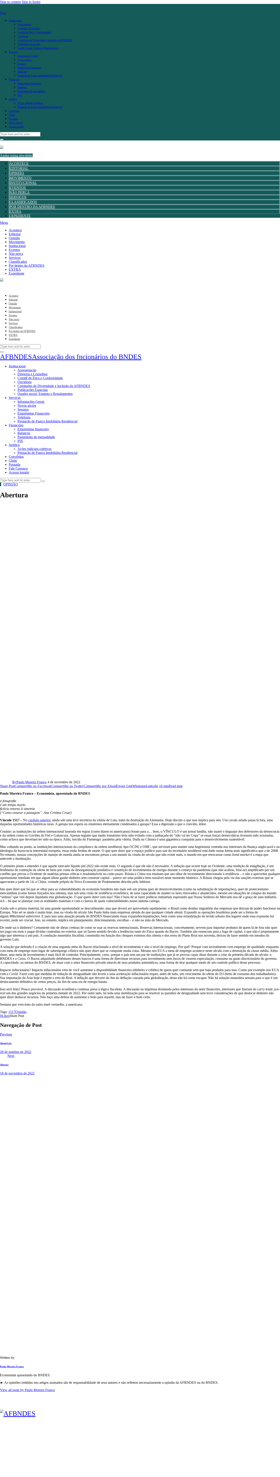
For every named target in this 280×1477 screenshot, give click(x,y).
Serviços (17, 197)
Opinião (16, 173)
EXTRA (15, 211)
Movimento (20, 178)
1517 (11, 1012)
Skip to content (10, 2)
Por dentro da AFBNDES (32, 207)
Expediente (20, 216)
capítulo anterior (39, 820)
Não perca (19, 192)
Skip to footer (31, 2)
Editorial (18, 168)
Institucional (23, 183)
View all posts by (27, 1390)
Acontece (19, 163)
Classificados (23, 202)
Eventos (17, 187)
